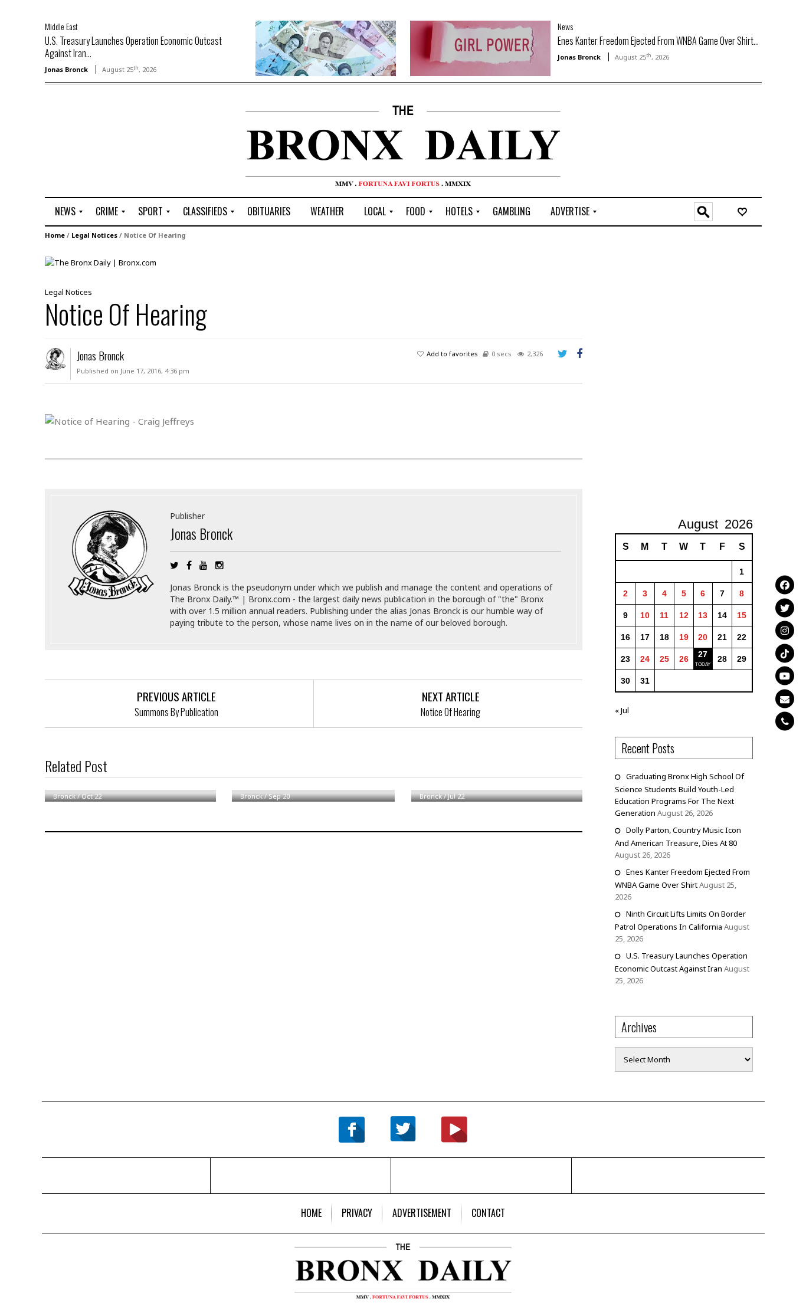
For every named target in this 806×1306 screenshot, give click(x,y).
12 (684, 615)
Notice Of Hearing (450, 712)
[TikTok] (784, 653)
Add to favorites (452, 353)
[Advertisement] (114, 142)
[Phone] (784, 721)
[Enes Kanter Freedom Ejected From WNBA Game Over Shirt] (480, 47)
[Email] (784, 698)
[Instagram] (784, 630)
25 (664, 659)
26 (684, 659)
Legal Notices (94, 235)
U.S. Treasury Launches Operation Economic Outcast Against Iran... (133, 47)
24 (645, 659)
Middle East (61, 26)
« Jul (622, 710)
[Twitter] (784, 607)
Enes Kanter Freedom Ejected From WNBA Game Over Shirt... (658, 41)
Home (55, 235)
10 (645, 615)
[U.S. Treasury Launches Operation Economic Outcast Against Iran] (325, 47)
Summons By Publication (176, 712)
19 (684, 637)
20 (702, 637)
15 (741, 615)
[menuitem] (65, 211)
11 (664, 615)
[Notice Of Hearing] (100, 262)
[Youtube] (784, 676)
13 (702, 615)
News (565, 26)
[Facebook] (784, 585)
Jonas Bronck (66, 69)
